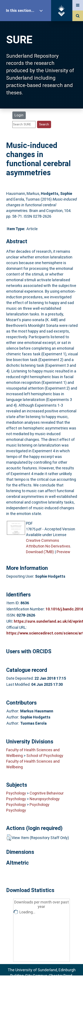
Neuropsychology (45, 799)
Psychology (16, 793)
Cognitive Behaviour (47, 793)
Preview (63, 552)
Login (18, 115)
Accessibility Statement (41, 1010)
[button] (8, 837)
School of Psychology (44, 755)
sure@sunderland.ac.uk (47, 987)
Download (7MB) (40, 552)
